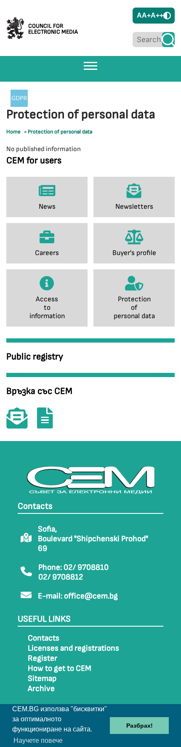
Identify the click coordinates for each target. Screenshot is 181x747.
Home (13, 131)
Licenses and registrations (73, 648)
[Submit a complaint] (49, 424)
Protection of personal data (60, 131)
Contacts (43, 638)
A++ (157, 15)
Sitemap (42, 678)
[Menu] (90, 65)
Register (42, 658)
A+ (146, 15)
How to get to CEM (59, 668)
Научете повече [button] (38, 740)
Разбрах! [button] (139, 725)
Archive (41, 689)
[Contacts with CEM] (21, 424)
